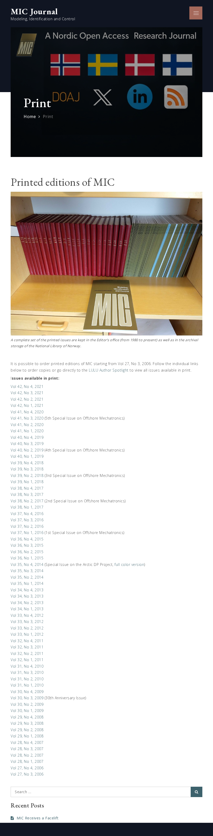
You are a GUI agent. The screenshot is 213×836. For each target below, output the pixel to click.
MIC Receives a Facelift (37, 818)
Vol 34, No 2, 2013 (27, 602)
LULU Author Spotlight (109, 370)
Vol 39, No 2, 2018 (27, 475)
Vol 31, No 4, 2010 (27, 666)
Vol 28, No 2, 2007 (27, 755)
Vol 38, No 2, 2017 (27, 500)
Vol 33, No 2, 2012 (27, 628)
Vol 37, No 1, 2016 (27, 532)
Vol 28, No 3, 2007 (27, 748)
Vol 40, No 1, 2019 (27, 456)
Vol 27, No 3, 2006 (27, 774)
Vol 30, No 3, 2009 (27, 697)
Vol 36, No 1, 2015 (27, 558)
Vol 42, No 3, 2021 (27, 392)
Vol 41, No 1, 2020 (27, 430)
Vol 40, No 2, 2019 (27, 450)
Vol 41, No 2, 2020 (27, 424)
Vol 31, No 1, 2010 (27, 685)
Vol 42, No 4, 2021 (27, 386)
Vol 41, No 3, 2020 (27, 418)
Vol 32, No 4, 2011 (27, 640)
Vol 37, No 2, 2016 (27, 526)
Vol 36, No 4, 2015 (27, 539)
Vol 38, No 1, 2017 (27, 507)
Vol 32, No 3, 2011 (27, 647)
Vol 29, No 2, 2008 (27, 729)
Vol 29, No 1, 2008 (27, 736)
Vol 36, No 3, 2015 (27, 545)
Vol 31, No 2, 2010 (27, 678)
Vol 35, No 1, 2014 (27, 583)
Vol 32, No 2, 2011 (27, 653)
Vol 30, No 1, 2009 (27, 710)
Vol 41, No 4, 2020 (27, 411)
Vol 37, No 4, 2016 (27, 513)
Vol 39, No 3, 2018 (27, 469)
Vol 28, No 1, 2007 (27, 761)
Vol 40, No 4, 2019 (27, 437)
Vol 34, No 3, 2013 (27, 596)
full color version (129, 564)
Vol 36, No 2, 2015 (27, 551)
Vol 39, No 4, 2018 (27, 462)
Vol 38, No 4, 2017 (27, 488)
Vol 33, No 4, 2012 (27, 615)
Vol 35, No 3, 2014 (27, 570)
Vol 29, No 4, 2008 (27, 717)
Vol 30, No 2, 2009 (27, 704)
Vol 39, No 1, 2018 (27, 481)
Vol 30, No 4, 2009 (27, 691)
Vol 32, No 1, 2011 (27, 659)
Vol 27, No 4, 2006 (27, 767)
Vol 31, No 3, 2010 (27, 672)
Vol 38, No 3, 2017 (27, 494)
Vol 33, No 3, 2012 (27, 621)
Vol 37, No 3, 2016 (27, 519)
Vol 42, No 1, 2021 (27, 405)
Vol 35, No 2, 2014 (27, 577)
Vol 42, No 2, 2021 (27, 399)
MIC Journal (34, 11)
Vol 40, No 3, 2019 (27, 443)
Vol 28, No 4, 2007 (27, 742)
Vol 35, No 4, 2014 (27, 564)
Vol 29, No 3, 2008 (27, 723)
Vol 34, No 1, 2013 (27, 608)
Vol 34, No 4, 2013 (27, 589)
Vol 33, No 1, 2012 (27, 634)
